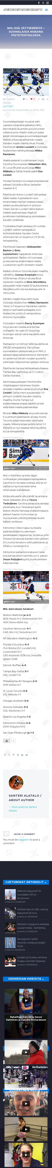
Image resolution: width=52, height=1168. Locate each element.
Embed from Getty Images (13, 438)
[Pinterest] (13, 755)
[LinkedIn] (22, 755)
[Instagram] (47, 3)
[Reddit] (26, 755)
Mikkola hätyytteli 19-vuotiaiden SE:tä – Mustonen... (29, 895)
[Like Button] (6, 741)
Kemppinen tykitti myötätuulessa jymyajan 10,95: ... (31, 943)
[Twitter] (43, 3)
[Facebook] (39, 3)
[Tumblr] (18, 755)
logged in (23, 839)
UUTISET (8, 106)
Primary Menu (46, 10)
